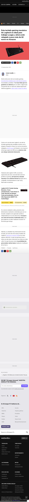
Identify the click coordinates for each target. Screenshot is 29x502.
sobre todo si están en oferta (19, 88)
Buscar (27, 432)
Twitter (15, 63)
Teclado (9, 248)
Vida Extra (17, 447)
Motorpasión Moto (19, 466)
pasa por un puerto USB (12, 235)
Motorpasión (17, 464)
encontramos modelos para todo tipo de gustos (13, 81)
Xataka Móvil (4, 447)
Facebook (12, 63)
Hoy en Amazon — (7, 202)
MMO (3, 413)
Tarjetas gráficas (19, 410)
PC (18, 23)
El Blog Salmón (18, 474)
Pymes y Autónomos (19, 476)
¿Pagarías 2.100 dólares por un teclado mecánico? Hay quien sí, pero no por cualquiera (15, 374)
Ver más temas (6, 426)
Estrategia (22, 4)
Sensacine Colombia (19, 489)
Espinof (16, 457)
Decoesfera (4, 476)
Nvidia (3, 419)
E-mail (20, 63)
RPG (4, 23)
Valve (16, 416)
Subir (23, 438)
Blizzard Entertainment (20, 422)
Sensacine (17, 455)
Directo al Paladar (5, 464)
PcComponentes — (20, 202)
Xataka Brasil (4, 487)
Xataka (3, 445)
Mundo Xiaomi (5, 453)
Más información (16, 500)
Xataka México (5, 485)
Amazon (22, 23)
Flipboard (18, 63)
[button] (11, 73)
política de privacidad (19, 388)
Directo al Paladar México (7, 492)
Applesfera (4, 449)
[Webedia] (25, 1)
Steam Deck (18, 419)
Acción (14, 4)
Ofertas (15, 248)
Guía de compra (5, 4)
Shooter (13, 23)
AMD (3, 422)
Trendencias (4, 474)
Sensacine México (19, 487)
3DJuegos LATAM (18, 485)
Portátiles (17, 413)
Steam (8, 23)
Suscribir (24, 385)
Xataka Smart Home (6, 451)
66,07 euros (10, 148)
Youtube (13, 395)
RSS (17, 395)
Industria (4, 410)
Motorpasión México (19, 492)
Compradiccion (5, 478)
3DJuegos (17, 445)
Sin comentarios (6, 62)
